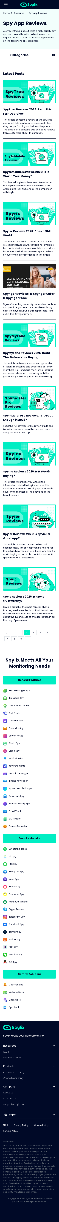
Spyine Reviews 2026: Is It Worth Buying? (26, 473)
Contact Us (9, 1098)
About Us (8, 1092)
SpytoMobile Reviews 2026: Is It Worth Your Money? (26, 174)
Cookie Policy (41, 1125)
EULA (5, 1125)
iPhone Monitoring (13, 1078)
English (12, 1114)
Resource (19, 13)
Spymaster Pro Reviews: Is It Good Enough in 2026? (28, 418)
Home (6, 13)
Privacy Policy (21, 1125)
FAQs (6, 1051)
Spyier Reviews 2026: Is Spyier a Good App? (26, 536)
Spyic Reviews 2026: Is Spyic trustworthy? (23, 599)
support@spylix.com (14, 1104)
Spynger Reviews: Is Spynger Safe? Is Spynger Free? (29, 296)
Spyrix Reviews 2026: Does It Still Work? (27, 233)
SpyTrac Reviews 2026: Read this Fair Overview (27, 111)
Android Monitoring (14, 1072)
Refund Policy (10, 1131)
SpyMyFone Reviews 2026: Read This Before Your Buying (26, 355)
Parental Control (12, 1057)
